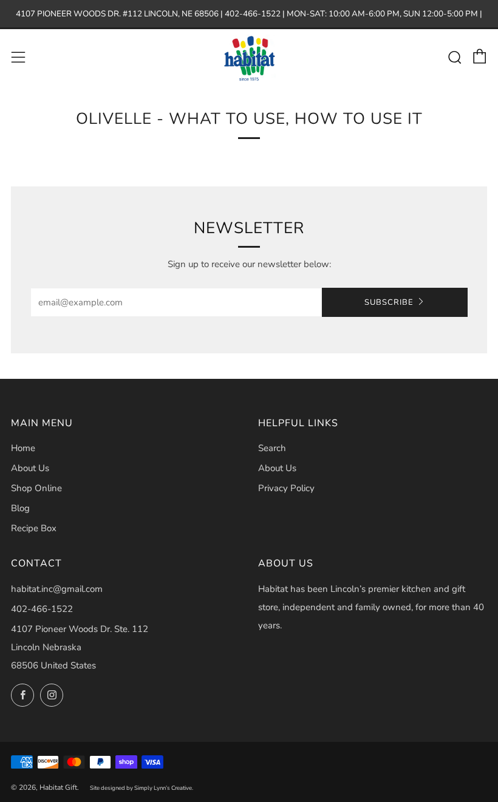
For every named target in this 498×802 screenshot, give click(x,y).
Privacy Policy (286, 488)
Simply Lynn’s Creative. (163, 788)
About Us (30, 468)
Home (23, 448)
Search (272, 448)
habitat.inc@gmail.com (57, 589)
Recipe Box (33, 528)
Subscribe (389, 302)
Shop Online (36, 488)
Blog (20, 508)
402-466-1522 (42, 609)
